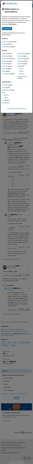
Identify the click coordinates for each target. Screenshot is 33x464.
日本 (3, 100)
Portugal (20, 61)
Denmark (4, 56)
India (3, 87)
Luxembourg (5, 73)
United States (6, 46)
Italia (3, 71)
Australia (4, 85)
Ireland (4, 68)
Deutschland (5, 58)
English (21, 71)
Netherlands (21, 53)
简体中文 (6, 95)
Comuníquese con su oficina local (16, 108)
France (4, 66)
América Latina (6, 41)
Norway (20, 56)
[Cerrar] (30, 3)
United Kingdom (22, 76)
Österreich (20, 58)
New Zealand (5, 90)
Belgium (4, 53)
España (4, 61)
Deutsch (21, 68)
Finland (4, 63)
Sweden (20, 63)
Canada (4, 44)
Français (21, 73)
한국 (3, 102)
